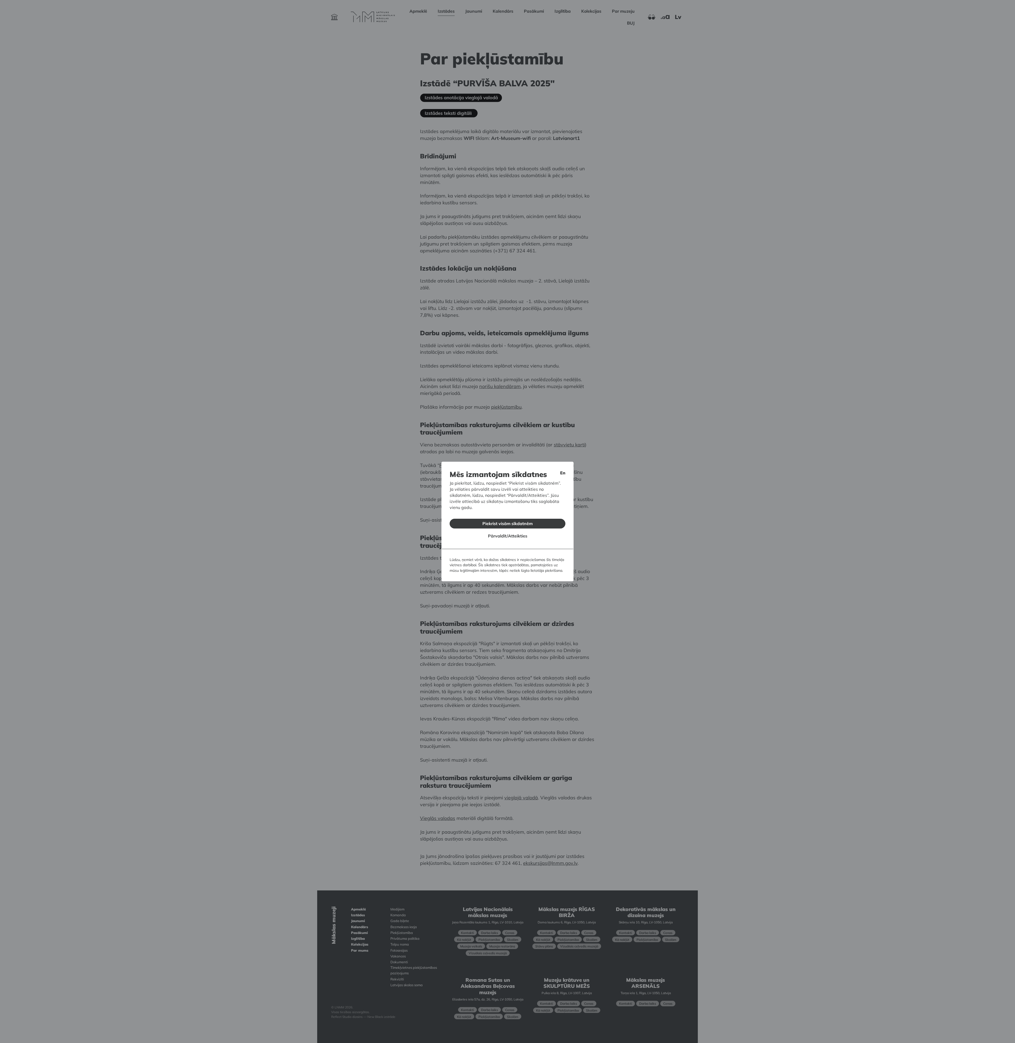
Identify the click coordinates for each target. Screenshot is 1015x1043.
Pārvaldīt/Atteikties (507, 536)
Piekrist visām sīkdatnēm (507, 523)
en (562, 472)
